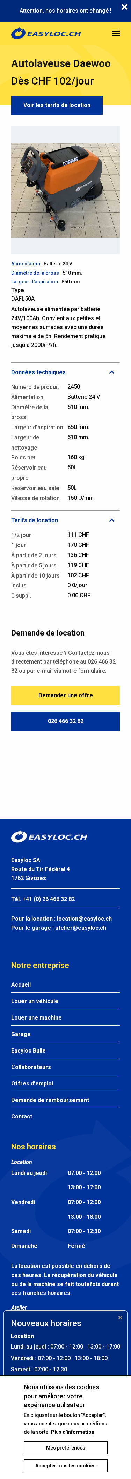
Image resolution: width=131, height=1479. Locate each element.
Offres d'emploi (32, 1083)
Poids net (23, 457)
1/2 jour (21, 535)
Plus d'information (72, 1432)
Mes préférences (65, 1448)
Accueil (21, 984)
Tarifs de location (34, 520)
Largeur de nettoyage (25, 442)
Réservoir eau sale (35, 488)
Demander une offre (65, 695)
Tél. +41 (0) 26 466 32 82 (43, 899)
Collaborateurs (31, 1067)
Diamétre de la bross (35, 273)
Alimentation (25, 264)
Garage (21, 1034)
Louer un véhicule (34, 1001)
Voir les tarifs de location (56, 105)
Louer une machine (36, 1017)
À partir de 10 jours (35, 575)
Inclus (19, 585)
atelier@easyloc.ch (80, 928)
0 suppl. (21, 595)
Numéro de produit (35, 387)
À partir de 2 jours (34, 555)
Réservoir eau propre (29, 472)
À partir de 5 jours (34, 565)
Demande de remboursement (50, 1100)
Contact (21, 1116)
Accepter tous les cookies (65, 1465)
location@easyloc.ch (84, 918)
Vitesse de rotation (35, 498)
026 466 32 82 (65, 721)
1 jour (18, 545)
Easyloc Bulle (28, 1050)
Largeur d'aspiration (34, 281)
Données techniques (38, 372)
